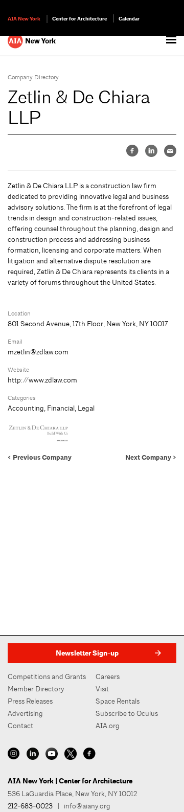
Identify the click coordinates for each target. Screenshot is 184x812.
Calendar (129, 18)
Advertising (25, 713)
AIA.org (108, 725)
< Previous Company (40, 457)
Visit (102, 688)
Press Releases (30, 701)
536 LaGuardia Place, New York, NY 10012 (72, 793)
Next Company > (150, 457)
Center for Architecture (79, 18)
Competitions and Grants (47, 676)
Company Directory (33, 77)
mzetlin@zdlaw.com (38, 351)
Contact (20, 725)
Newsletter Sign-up (87, 653)
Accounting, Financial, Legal (51, 408)
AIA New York (24, 18)
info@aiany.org (87, 805)
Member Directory (36, 688)
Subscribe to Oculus (127, 713)
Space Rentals (118, 701)
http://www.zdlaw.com (42, 380)
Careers (108, 676)
